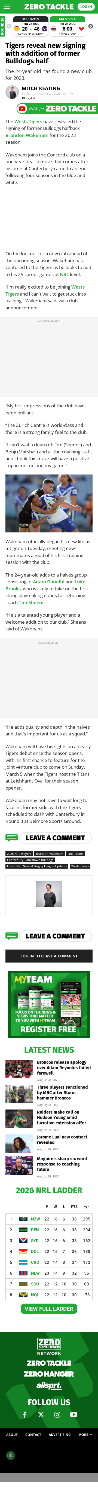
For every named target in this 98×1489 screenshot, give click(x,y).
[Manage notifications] (10, 1455)
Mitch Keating (41, 88)
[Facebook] (24, 1415)
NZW (35, 1219)
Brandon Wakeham (26, 135)
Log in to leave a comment (49, 955)
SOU (35, 1284)
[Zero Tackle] (49, 6)
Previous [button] (9, 26)
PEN (35, 1230)
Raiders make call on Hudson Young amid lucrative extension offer (61, 1117)
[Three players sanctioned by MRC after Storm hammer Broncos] (19, 1094)
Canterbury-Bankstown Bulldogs (30, 860)
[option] (30, 26)
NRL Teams (75, 854)
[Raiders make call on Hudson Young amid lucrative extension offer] (19, 1119)
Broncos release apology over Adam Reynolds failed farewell (64, 1068)
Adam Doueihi (49, 581)
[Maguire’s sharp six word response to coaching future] (19, 1165)
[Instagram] (57, 1415)
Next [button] (90, 26)
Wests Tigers (28, 121)
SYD (35, 1240)
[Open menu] (7, 7)
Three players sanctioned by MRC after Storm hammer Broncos (62, 1093)
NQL (35, 1294)
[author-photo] (49, 907)
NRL (64, 274)
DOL (35, 1251)
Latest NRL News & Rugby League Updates (37, 866)
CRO (35, 1262)
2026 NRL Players (19, 854)
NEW (35, 1273)
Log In (86, 6)
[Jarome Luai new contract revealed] (19, 1143)
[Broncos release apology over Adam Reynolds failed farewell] (19, 1069)
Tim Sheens (31, 602)
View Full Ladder (49, 1308)
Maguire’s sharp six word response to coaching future (62, 1164)
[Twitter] (41, 1415)
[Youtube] (73, 1415)
